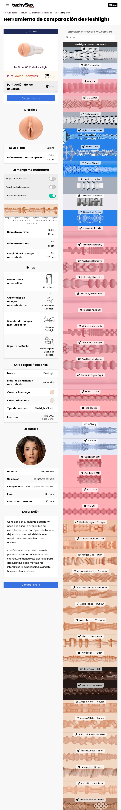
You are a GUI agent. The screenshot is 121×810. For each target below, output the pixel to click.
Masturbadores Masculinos (17, 13)
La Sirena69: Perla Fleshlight (31, 67)
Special (113, 5)
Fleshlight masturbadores (44, 13)
